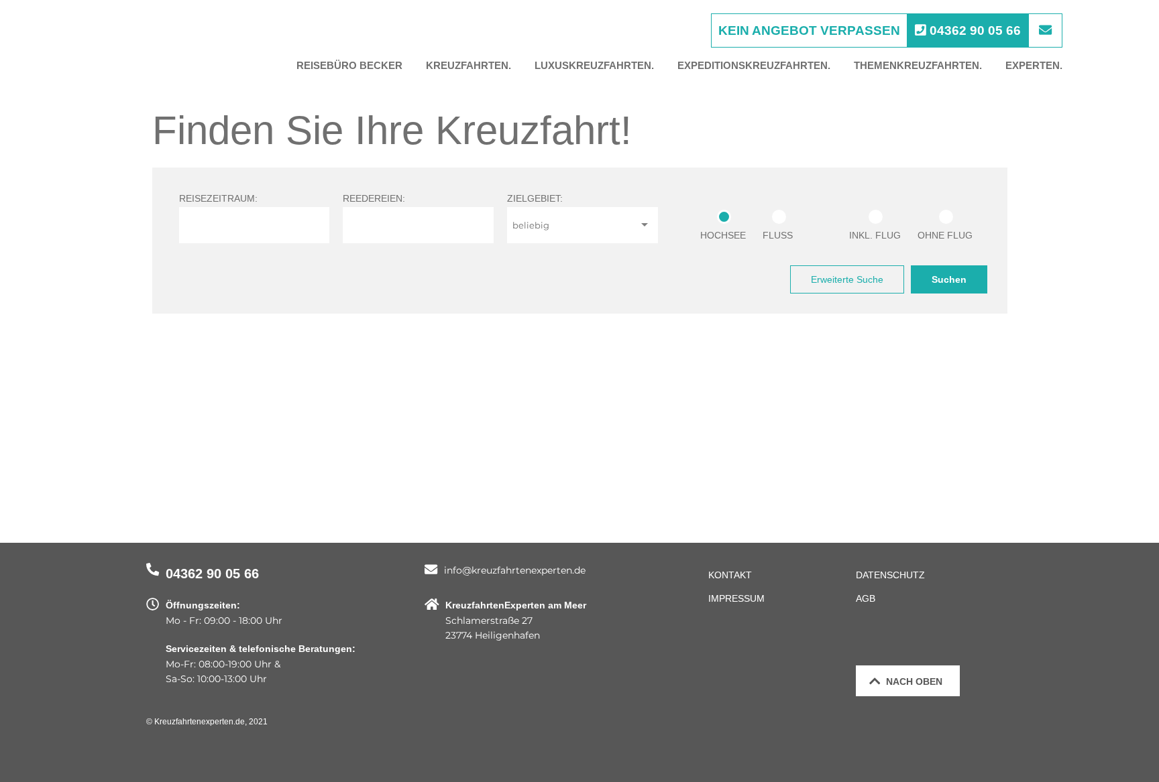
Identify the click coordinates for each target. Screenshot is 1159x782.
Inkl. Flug (875, 235)
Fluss (778, 235)
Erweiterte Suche (847, 279)
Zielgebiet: (535, 198)
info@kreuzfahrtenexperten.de (515, 570)
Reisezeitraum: (218, 198)
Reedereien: (374, 198)
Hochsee (723, 235)
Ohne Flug (945, 235)
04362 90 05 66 (212, 573)
